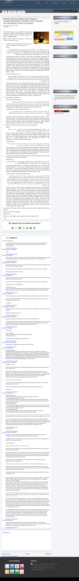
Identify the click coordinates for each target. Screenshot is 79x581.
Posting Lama (48, 553)
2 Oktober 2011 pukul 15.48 (11, 292)
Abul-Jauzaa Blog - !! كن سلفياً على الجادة (15, 579)
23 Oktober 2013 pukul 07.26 (12, 527)
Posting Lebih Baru (6, 553)
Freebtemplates (62, 579)
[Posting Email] (4, 218)
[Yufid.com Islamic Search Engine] (64, 40)
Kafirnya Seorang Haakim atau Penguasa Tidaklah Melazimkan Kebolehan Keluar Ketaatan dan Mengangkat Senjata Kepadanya (23, 21)
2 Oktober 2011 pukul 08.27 (11, 274)
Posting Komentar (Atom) (12, 556)
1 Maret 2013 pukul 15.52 (11, 340)
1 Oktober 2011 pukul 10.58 (11, 254)
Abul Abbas (6, 306)
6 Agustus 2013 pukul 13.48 (11, 361)
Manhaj (7, 26)
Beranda (27, 553)
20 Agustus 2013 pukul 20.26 (12, 431)
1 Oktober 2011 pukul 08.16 (11, 248)
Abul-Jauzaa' (12, 3)
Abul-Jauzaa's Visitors (59, 113)
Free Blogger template (54, 579)
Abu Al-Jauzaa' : (7, 249)
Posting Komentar (6, 532)
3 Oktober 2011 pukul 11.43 (11, 305)
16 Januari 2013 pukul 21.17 (12, 326)
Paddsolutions (74, 579)
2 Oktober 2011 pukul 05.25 (11, 261)
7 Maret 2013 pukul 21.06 (11, 346)
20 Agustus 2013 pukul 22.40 (12, 518)
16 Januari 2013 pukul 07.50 (12, 315)
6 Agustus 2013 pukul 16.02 (11, 391)
